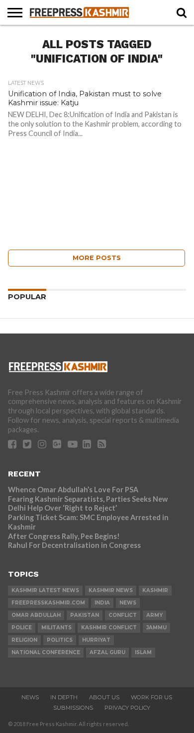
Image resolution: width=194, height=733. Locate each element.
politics (60, 640)
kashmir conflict (109, 627)
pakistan (84, 615)
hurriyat (96, 640)
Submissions (73, 707)
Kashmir (155, 590)
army (154, 615)
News (30, 697)
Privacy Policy (127, 707)
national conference (45, 652)
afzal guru (107, 652)
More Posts (97, 258)
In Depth (64, 697)
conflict (122, 615)
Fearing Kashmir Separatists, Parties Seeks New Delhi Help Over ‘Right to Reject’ (88, 504)
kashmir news (111, 590)
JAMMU (156, 627)
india (102, 603)
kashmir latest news (45, 590)
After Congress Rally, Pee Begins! (64, 536)
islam (143, 652)
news (127, 603)
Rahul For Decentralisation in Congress (74, 545)
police (21, 627)
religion (24, 640)
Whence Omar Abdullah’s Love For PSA (73, 489)
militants (56, 627)
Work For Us (151, 697)
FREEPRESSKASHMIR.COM (48, 603)
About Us (104, 697)
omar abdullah (36, 615)
